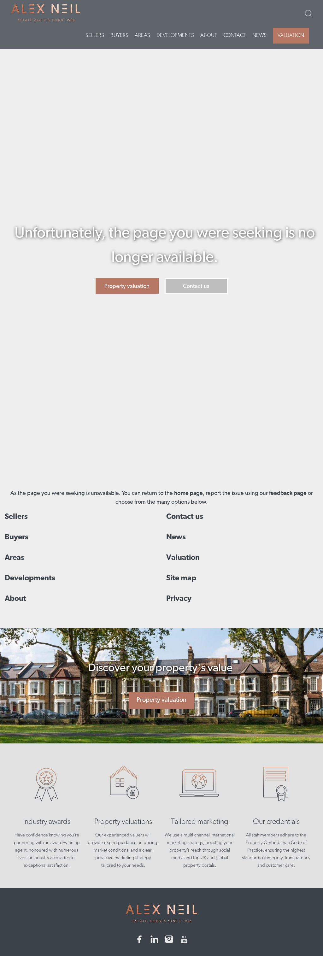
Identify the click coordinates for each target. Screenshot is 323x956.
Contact (234, 35)
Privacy (178, 599)
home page (188, 493)
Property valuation (127, 287)
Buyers (119, 35)
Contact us (196, 287)
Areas (142, 35)
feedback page (288, 493)
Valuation (291, 35)
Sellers (94, 35)
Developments (175, 35)
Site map (181, 578)
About (208, 35)
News (259, 35)
